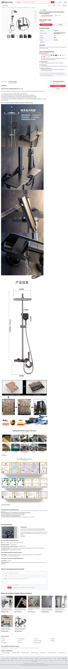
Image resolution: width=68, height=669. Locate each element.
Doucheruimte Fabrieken (52, 652)
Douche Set (3, 640)
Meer (2, 654)
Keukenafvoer (20, 642)
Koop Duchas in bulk (61, 652)
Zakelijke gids (59, 658)
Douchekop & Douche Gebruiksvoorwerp (23, 7)
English (5, 660)
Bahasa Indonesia (34, 661)
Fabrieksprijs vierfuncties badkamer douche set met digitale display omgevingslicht (20, 629)
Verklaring (7, 658)
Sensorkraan (52, 638)
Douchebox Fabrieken (15, 652)
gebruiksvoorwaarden (45, 665)
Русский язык (40, 660)
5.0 (54, 82)
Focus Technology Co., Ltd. (32, 663)
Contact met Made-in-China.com (29, 658)
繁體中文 (12, 660)
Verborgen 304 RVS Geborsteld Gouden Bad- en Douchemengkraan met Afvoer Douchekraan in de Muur (47, 610)
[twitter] (65, 658)
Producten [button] (18, 2)
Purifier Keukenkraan (21, 638)
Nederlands (51, 660)
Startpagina (3, 7)
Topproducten (37, 658)
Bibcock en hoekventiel (37, 640)
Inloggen (65, 2)
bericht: (5, 578)
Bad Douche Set (43, 652)
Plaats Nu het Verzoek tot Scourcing (28, 587)
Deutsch (27, 660)
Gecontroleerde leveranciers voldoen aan (46, 658)
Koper (49, 5)
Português (31, 660)
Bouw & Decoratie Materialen (11, 7)
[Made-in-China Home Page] (7, 2)
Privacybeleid (21, 658)
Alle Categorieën (5, 5)
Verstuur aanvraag (46, 24)
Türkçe (62, 660)
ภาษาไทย (58, 660)
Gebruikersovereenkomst (14, 658)
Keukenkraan (3, 638)
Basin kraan (36, 638)
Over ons (3, 658)
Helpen (54, 5)
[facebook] (63, 658)
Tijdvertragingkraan (4, 642)
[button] (49, 2)
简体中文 (8, 660)
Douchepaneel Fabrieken (6, 652)
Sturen (9, 587)
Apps (59, 5)
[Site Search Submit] (53, 2)
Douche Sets (33, 7)
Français (20, 660)
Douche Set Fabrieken (34, 652)
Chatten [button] (61, 24)
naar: (6, 575)
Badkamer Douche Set (25, 652)
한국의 (44, 660)
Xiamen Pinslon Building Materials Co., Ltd (48, 15)
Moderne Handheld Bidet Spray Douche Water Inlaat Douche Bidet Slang (20, 610)
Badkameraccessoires (37, 642)
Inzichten (54, 658)
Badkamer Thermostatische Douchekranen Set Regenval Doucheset (5, 629)
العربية (48, 660)
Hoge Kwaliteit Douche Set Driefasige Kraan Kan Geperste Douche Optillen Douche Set (60, 610)
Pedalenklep (52, 640)
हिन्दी (55, 660)
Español (23, 660)
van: (6, 572)
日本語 (16, 660)
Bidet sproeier (20, 640)
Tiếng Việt (66, 660)
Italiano (35, 660)
